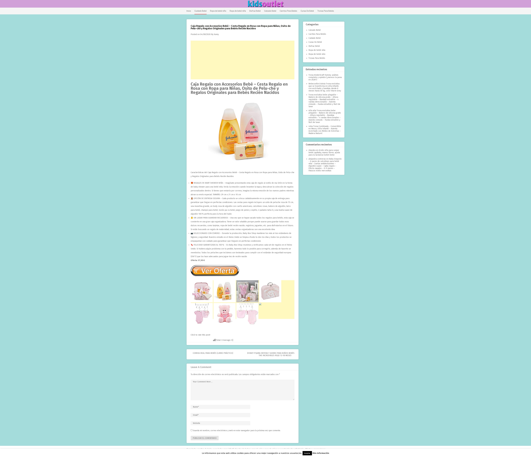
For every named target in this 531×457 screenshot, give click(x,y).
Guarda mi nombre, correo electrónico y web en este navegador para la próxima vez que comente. (237, 430)
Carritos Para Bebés (288, 11)
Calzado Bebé (270, 11)
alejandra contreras (317, 159)
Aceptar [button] (307, 453)
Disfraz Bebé (255, 11)
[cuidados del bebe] (242, 166)
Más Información (321, 453)
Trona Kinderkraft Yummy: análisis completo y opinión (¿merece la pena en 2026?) (325, 77)
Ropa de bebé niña (238, 11)
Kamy (216, 34)
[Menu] (188, 4)
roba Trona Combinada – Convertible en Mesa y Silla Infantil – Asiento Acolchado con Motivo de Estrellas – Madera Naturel (325, 130)
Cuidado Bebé (200, 11)
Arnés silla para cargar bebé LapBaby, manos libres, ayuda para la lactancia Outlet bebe (324, 152)
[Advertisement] (242, 60)
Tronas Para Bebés (325, 11)
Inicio (189, 11)
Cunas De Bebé (307, 11)
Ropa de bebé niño (218, 11)
